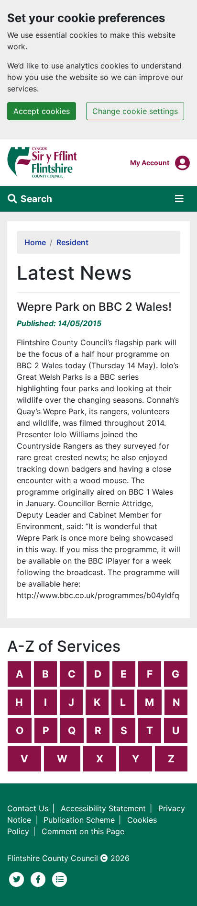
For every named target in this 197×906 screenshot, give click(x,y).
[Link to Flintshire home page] (42, 162)
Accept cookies (41, 111)
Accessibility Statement (103, 808)
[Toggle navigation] (179, 198)
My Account (149, 162)
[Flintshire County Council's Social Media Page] (39, 878)
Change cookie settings (135, 111)
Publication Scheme (79, 820)
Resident (72, 242)
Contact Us (27, 808)
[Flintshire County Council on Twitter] (18, 878)
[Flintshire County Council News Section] (59, 878)
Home (35, 242)
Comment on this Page (83, 831)
